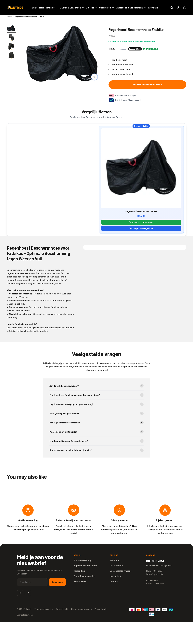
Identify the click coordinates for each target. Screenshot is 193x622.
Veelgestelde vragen (120, 570)
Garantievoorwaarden (84, 576)
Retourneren (80, 581)
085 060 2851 (155, 561)
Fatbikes (50, 7)
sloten (67, 327)
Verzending (79, 570)
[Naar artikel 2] (11, 38)
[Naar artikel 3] (11, 47)
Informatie (153, 7)
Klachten (114, 560)
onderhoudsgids (53, 327)
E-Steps (90, 7)
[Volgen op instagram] (20, 593)
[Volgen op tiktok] (28, 593)
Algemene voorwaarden (85, 565)
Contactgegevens (25, 615)
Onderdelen (105, 7)
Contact (114, 581)
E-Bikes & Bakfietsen (70, 7)
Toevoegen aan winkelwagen (141, 222)
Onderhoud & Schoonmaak (129, 7)
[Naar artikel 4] (11, 56)
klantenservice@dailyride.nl (159, 565)
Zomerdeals (38, 7)
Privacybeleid (62, 609)
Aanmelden (57, 582)
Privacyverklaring (82, 560)
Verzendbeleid (101, 609)
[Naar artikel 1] (11, 29)
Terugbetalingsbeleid (43, 609)
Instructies (115, 576)
